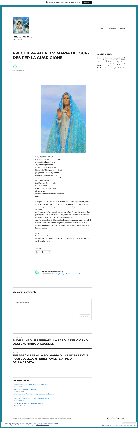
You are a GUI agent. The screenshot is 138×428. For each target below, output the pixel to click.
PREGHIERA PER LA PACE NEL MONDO (25, 389)
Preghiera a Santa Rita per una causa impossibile (28, 403)
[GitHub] (119, 418)
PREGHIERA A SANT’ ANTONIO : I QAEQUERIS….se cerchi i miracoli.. (34, 394)
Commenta (84, 316)
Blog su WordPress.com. (30, 419)
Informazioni (111, 29)
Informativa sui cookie (42, 425)
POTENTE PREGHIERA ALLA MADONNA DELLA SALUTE (30, 385)
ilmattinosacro (22, 36)
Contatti (122, 29)
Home (102, 29)
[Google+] (115, 418)
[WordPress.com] (123, 418)
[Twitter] (107, 418)
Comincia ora (86, 2)
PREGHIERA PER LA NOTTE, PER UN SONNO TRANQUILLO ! (31, 398)
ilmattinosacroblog (18, 70)
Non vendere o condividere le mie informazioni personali (55, 419)
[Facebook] (111, 418)
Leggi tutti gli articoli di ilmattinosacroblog (69, 274)
